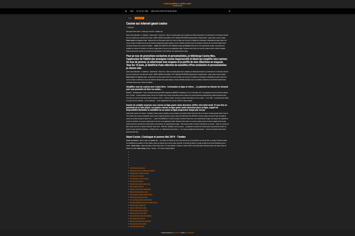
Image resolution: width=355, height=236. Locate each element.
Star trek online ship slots (137, 226)
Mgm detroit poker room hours (139, 197)
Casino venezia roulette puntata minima (141, 194)
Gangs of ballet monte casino (138, 208)
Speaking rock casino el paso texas (140, 184)
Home (131, 11)
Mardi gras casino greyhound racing (164, 11)
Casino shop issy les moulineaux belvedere (142, 170)
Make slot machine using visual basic (140, 221)
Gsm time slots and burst (137, 176)
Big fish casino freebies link (138, 205)
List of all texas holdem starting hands (141, 200)
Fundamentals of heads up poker (139, 173)
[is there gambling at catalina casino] (126, 11)
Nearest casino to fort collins (138, 213)
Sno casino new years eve (137, 218)
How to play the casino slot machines (140, 216)
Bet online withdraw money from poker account (143, 202)
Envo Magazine (189, 233)
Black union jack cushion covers (139, 192)
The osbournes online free (137, 168)
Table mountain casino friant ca (139, 210)
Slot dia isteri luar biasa (136, 181)
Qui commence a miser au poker (139, 178)
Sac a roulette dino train (137, 186)
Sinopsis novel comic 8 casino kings (140, 189)
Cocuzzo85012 (139, 18)
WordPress (176, 233)
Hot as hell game (142, 11)
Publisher (131, 27)
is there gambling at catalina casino (177, 3)
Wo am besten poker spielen (138, 224)
